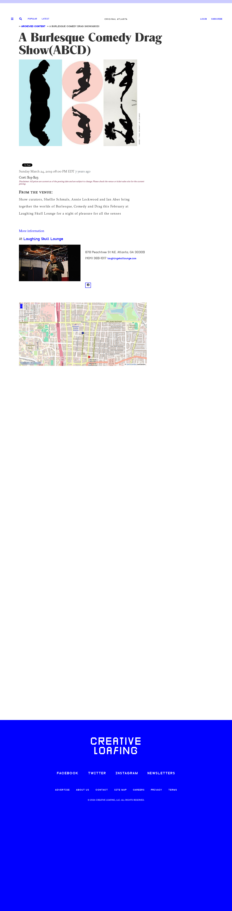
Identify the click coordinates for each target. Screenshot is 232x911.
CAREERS (139, 790)
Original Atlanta (116, 19)
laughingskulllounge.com (121, 258)
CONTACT (101, 790)
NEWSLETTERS (161, 773)
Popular (32, 19)
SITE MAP (120, 790)
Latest (45, 19)
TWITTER (97, 773)
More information (31, 231)
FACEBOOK (68, 773)
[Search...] (21, 19)
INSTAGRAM (127, 773)
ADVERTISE (62, 790)
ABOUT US (82, 790)
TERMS (172, 790)
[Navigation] (11, 19)
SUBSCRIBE (217, 19)
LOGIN (203, 19)
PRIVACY (156, 790)
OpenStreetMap (131, 364)
